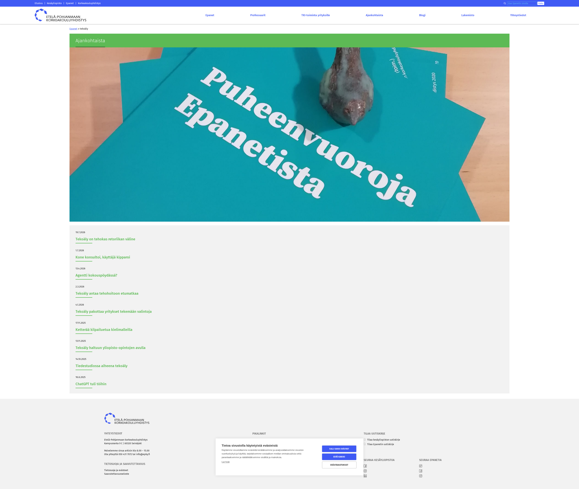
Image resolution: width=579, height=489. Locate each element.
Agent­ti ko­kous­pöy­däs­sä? (96, 275)
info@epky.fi (143, 454)
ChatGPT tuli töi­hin (91, 384)
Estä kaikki (339, 457)
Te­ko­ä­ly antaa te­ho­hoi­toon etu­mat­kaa (107, 293)
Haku (540, 3)
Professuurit (258, 15)
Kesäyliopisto (54, 3)
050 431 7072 (125, 454)
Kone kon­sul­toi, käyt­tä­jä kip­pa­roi (103, 257)
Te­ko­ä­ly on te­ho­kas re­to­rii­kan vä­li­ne (105, 239)
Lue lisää (225, 462)
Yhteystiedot (518, 15)
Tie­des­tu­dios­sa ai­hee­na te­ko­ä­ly (101, 366)
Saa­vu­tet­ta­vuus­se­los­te (116, 473)
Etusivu (39, 3)
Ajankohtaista (374, 15)
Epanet (70, 3)
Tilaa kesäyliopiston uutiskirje (383, 439)
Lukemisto (467, 15)
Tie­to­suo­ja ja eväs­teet (116, 470)
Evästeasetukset (339, 465)
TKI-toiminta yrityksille (315, 15)
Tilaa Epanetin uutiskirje (380, 444)
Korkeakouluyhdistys (89, 3)
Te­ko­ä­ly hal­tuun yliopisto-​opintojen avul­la (111, 348)
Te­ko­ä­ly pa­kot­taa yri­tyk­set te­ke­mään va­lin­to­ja (114, 311)
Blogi (422, 15)
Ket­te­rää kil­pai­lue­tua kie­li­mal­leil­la (104, 330)
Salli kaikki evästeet (339, 449)
